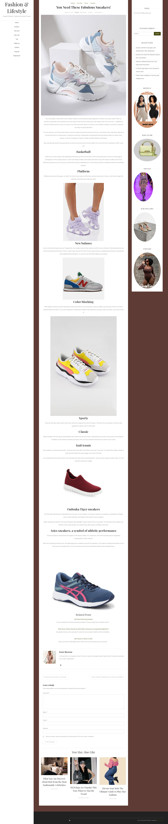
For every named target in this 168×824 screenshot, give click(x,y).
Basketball (83, 12)
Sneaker (92, 3)
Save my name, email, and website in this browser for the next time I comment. (70, 737)
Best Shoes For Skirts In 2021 (83, 639)
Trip (17, 39)
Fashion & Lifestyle (16, 7)
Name (45, 712)
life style (17, 31)
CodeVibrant (160, 820)
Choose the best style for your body (55, 677)
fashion (90, 12)
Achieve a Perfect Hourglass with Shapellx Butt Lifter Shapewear (146, 49)
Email (45, 720)
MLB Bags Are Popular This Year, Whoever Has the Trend (83, 790)
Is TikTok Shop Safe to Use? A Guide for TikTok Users (147, 70)
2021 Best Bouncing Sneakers (83, 619)
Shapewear (16, 56)
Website (45, 728)
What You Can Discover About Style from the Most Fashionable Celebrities (54, 782)
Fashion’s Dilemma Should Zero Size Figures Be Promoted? (146, 63)
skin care (17, 35)
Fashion (16, 27)
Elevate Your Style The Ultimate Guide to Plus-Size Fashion (112, 791)
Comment (46, 693)
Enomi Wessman (65, 652)
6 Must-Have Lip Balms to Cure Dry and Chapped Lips (147, 77)
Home (17, 23)
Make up (16, 43)
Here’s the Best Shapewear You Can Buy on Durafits (107, 677)
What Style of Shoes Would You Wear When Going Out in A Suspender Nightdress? (83, 629)
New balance (98, 12)
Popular (16, 52)
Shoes (86, 3)
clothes (16, 47)
